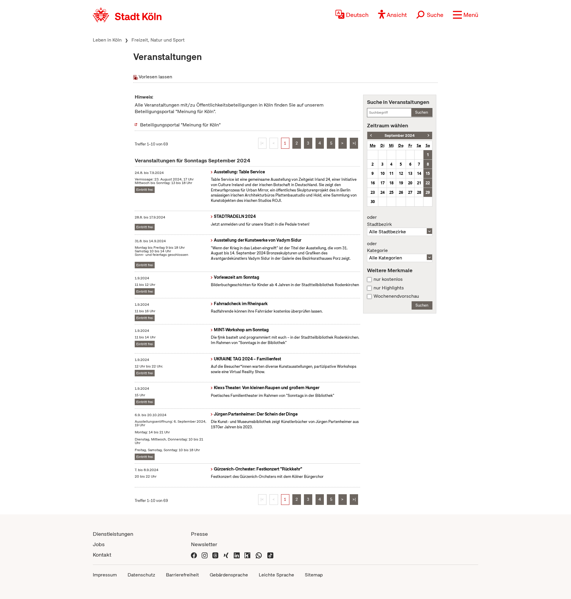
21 (419, 183)
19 (401, 183)
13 (410, 173)
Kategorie (377, 247)
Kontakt (102, 554)
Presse (199, 533)
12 (401, 173)
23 (373, 192)
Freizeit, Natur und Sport (158, 40)
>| (354, 143)
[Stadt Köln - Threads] (215, 554)
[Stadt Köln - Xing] (226, 554)
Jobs (99, 544)
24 (382, 192)
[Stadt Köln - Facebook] (194, 554)
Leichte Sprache (276, 575)
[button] (465, 14)
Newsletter (204, 544)
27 (410, 192)
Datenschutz (141, 575)
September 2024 (400, 135)
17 (382, 183)
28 (419, 192)
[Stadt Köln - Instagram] (205, 554)
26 (401, 192)
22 (428, 183)
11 (391, 173)
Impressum (105, 575)
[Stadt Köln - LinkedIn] (237, 554)
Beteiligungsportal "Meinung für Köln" (180, 125)
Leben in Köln (107, 40)
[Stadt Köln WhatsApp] (258, 554)
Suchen (421, 112)
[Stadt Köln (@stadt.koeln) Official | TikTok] (270, 554)
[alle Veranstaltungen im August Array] (371, 135)
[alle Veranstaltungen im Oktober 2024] (428, 135)
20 (410, 183)
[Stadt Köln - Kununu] (247, 554)
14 (419, 173)
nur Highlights (389, 288)
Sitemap (314, 575)
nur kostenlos (388, 279)
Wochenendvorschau (396, 296)
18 (391, 183)
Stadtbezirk (379, 220)
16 (373, 183)
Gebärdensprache (229, 575)
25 (391, 192)
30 (373, 201)
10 (382, 173)
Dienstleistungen (113, 533)
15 (428, 173)
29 (428, 192)
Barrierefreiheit (182, 575)
